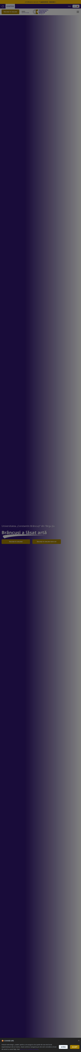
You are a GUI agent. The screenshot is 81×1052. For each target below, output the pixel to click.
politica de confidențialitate (29, 1049)
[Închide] (78, 1040)
